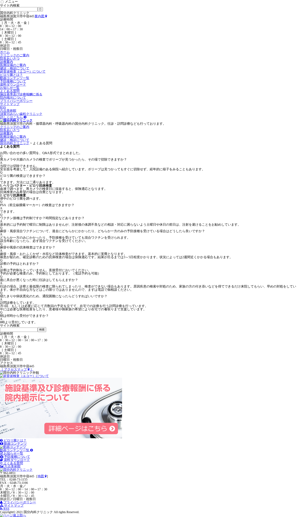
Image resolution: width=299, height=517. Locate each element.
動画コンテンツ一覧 (14, 78)
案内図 (40, 16)
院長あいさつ (10, 58)
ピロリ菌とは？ (11, 75)
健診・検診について (14, 68)
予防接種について (13, 81)
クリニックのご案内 (14, 55)
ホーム (5, 52)
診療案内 (6, 61)
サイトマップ (10, 104)
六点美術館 (8, 110)
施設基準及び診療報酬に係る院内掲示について (21, 96)
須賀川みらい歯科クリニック (21, 115)
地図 (41, 476)
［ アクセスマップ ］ (17, 369)
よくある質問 (10, 91)
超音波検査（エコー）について (23, 71)
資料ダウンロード (13, 84)
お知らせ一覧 (10, 88)
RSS (3, 107)
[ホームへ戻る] (16, 120)
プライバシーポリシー (16, 101)
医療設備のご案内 (13, 65)
